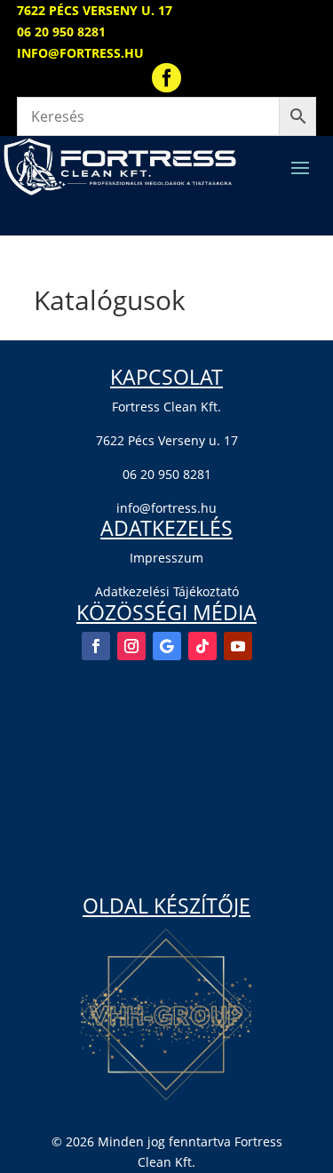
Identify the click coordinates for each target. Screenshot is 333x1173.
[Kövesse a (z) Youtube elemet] (238, 646)
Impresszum (166, 557)
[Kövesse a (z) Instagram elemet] (131, 646)
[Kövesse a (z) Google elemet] (167, 646)
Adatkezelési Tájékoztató (167, 591)
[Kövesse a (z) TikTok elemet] (202, 646)
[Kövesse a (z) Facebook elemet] (96, 646)
